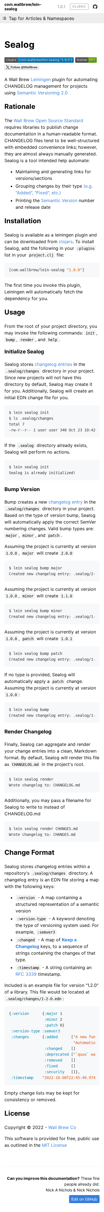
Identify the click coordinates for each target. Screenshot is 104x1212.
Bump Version (22, 489)
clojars (66, 241)
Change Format (29, 852)
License (17, 1113)
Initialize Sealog (24, 351)
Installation (22, 221)
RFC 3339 (26, 974)
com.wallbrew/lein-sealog (23, 6)
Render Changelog (28, 731)
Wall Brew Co (62, 1127)
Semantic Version (59, 200)
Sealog (19, 44)
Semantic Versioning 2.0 (42, 92)
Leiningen (41, 79)
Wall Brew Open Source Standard (48, 120)
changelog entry (66, 502)
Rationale (19, 106)
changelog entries (53, 364)
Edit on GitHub (84, 1199)
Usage (14, 312)
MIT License (54, 1145)
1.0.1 (61, 6)
